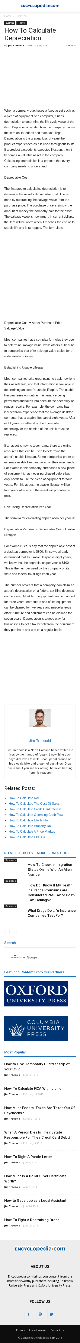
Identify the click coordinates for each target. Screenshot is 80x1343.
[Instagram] (40, 1314)
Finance (21, 22)
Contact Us (57, 1330)
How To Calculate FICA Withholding (32, 1088)
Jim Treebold (16, 45)
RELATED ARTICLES (18, 853)
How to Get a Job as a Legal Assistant (35, 1200)
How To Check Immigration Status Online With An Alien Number (50, 869)
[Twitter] (51, 1314)
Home (8, 16)
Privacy (20, 1330)
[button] (74, 6)
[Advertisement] (40, 78)
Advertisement (38, 1330)
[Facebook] (28, 1314)
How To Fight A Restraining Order (31, 1220)
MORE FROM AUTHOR (53, 853)
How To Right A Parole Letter (28, 1157)
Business (21, 16)
